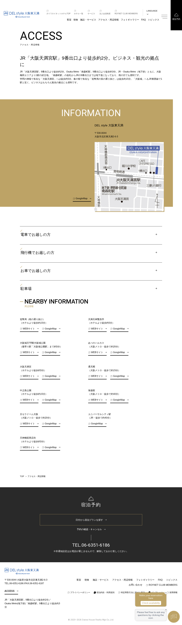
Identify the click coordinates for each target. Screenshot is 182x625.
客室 (69, 19)
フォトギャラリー (130, 19)
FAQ (143, 19)
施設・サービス (88, 19)
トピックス (153, 19)
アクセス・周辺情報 (108, 19)
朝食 (76, 19)
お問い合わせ (135, 585)
